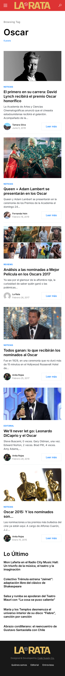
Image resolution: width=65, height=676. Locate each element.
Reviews (8, 264)
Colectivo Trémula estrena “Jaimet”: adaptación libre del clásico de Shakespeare (28, 582)
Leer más (51, 126)
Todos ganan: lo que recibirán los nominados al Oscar (32, 352)
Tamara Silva (19, 124)
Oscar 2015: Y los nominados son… (28, 514)
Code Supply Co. (45, 658)
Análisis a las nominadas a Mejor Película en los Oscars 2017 (31, 271)
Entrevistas (48, 665)
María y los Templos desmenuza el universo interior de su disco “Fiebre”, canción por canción (30, 613)
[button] (5, 5)
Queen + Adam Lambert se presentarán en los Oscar (26, 191)
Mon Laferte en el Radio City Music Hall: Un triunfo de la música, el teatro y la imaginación (31, 565)
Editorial (9, 426)
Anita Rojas (18, 375)
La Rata (16, 294)
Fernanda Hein (19, 213)
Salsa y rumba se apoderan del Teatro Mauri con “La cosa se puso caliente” (29, 597)
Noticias (8, 87)
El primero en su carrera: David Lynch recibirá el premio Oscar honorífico (30, 96)
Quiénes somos (19, 665)
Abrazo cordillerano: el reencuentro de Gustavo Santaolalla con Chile (30, 628)
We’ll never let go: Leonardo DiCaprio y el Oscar (28, 433)
